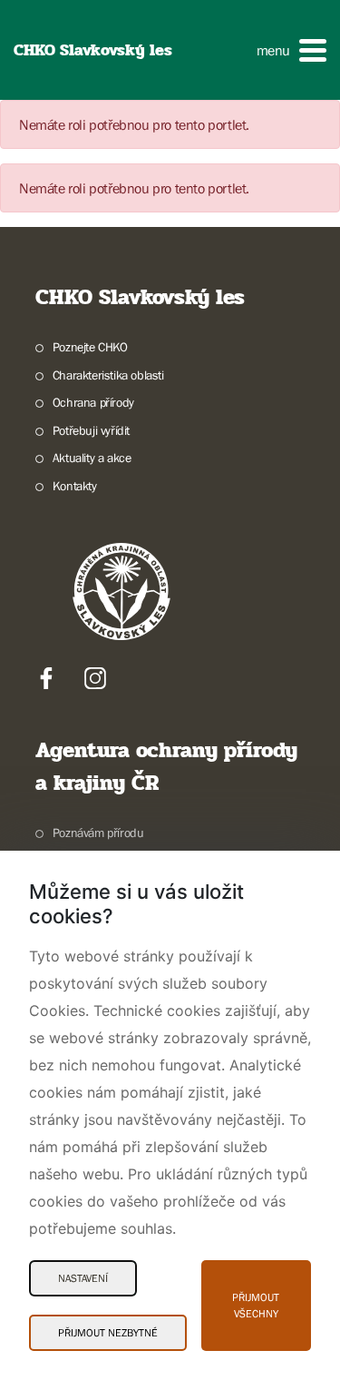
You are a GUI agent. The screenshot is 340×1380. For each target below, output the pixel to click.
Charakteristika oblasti (108, 375)
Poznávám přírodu (98, 832)
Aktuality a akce (92, 457)
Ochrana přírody (93, 402)
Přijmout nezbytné (108, 1332)
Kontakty (75, 485)
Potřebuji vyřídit (91, 430)
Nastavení (83, 1278)
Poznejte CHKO (90, 347)
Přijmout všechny (255, 1305)
